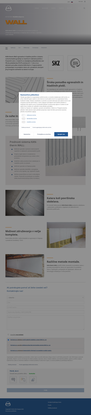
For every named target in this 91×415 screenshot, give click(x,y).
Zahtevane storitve (31, 115)
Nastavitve (27, 134)
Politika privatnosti (26, 127)
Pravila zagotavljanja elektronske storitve (42, 127)
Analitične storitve (31, 122)
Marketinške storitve (32, 118)
